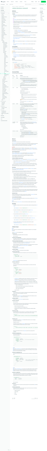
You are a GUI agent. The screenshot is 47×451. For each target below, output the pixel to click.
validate (5, 73)
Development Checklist (4, 34)
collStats (5, 54)
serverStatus (5, 70)
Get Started (43, 1)
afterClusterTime (26, 168)
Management (2, 115)
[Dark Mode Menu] (45, 4)
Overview (3, 14)
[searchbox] (32, 4)
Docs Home (13, 6)
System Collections (4, 96)
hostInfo (5, 64)
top (4, 72)
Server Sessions (4, 91)
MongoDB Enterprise (16, 54)
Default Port (3, 80)
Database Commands (21, 6)
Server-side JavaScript (4, 92)
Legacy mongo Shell (4, 97)
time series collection (25, 245)
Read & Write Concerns (4, 81)
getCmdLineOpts (6, 62)
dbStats (5, 60)
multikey (18, 30)
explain (5, 61)
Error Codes (3, 82)
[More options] (36, 8)
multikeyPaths (20, 31)
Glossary (3, 83)
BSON (21, 239)
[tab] (7, 4)
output (13, 199)
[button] (33, 1)
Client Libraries (2, 117)
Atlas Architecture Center (4, 120)
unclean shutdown (19, 201)
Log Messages (3, 84)
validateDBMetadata (6, 74)
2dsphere (23, 323)
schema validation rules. (16, 38)
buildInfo (5, 53)
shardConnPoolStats (6, 71)
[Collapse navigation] (10, 449)
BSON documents (24, 160)
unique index (32, 194)
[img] (40, 9)
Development (16, 6)
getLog (5, 63)
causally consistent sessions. (20, 169)
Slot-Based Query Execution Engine (5, 94)
